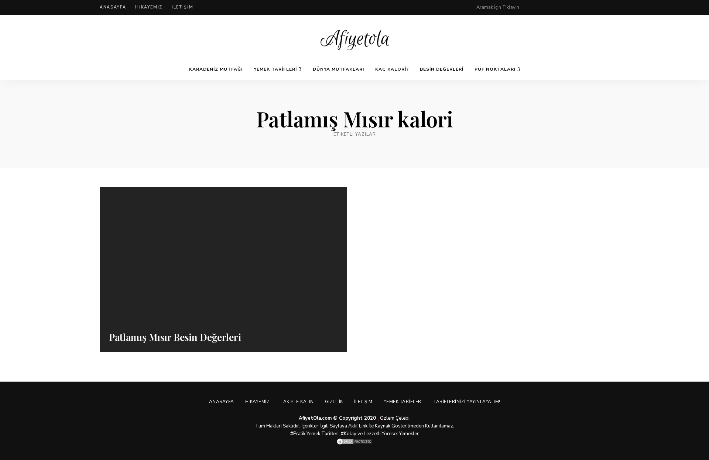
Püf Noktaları (495, 69)
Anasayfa (113, 7)
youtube (591, 7)
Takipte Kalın (297, 402)
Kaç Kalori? (392, 69)
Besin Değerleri (441, 69)
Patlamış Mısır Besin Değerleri (175, 337)
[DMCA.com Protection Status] (354, 441)
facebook (547, 7)
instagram (576, 7)
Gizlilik (334, 402)
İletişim (182, 7)
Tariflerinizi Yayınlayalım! (467, 402)
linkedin (606, 7)
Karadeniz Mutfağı (216, 69)
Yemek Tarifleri (275, 69)
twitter (562, 7)
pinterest (532, 7)
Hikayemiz (148, 7)
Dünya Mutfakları (338, 69)
